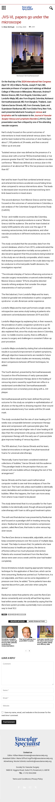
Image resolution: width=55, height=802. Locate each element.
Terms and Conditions (21, 779)
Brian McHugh (9, 27)
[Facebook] (19, 788)
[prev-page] (26, 650)
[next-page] (29, 650)
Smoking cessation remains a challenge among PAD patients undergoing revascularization (9, 642)
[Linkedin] (25, 788)
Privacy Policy (37, 779)
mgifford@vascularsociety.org (40, 758)
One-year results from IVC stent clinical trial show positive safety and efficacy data (45, 641)
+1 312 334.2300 (29, 773)
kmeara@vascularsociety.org (36, 755)
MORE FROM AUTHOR (37, 621)
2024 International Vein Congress (36, 82)
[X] (36, 788)
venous (39, 112)
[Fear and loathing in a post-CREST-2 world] (27, 632)
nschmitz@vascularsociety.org (39, 761)
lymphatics (6, 115)
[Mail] (30, 788)
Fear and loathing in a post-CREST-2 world (27, 640)
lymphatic (21, 614)
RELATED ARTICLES (18, 621)
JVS (14, 614)
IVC (10, 614)
